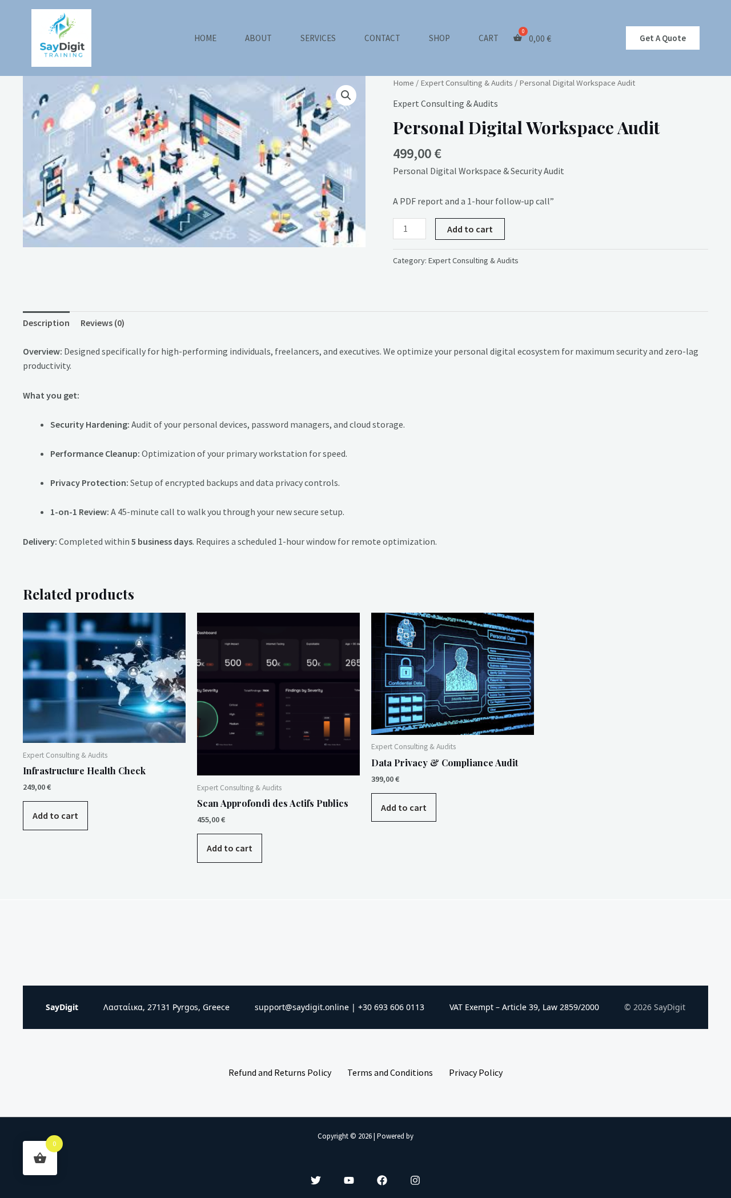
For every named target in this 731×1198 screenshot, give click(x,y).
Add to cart (470, 229)
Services (318, 38)
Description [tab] (46, 322)
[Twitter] (316, 1180)
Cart (489, 38)
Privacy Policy (476, 1072)
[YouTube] (349, 1180)
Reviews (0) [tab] (102, 322)
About (258, 38)
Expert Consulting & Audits (466, 83)
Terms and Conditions (390, 1072)
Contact (382, 38)
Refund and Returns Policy (279, 1072)
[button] (663, 38)
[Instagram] (415, 1180)
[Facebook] (382, 1180)
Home (205, 38)
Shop (439, 38)
